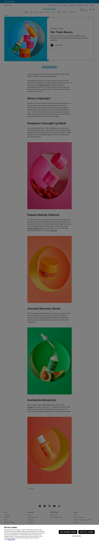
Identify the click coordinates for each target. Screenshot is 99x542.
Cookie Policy (11, 539)
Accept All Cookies (86, 532)
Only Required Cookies (68, 532)
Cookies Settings (76, 536)
